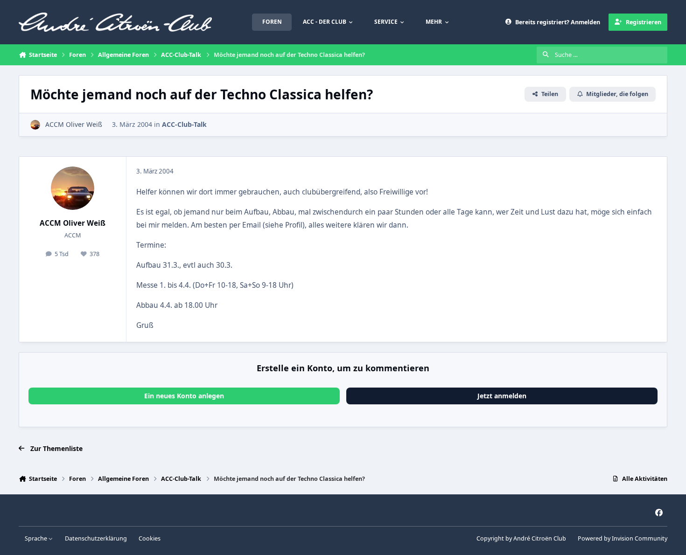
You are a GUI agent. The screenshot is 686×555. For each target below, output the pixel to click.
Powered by (622, 538)
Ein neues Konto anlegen (184, 395)
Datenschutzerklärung (96, 538)
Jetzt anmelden (501, 395)
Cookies (150, 538)
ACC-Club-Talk (184, 124)
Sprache (37, 538)
